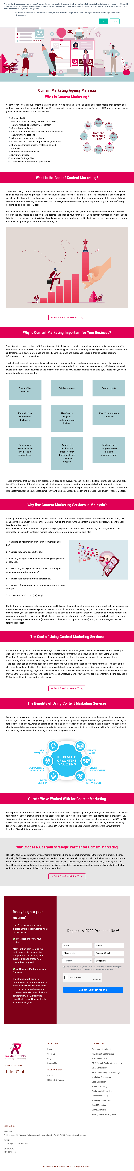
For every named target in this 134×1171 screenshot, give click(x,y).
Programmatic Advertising (103, 1049)
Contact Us (52, 1063)
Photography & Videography (104, 1114)
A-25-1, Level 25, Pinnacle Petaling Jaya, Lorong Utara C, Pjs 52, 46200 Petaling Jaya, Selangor (45, 1135)
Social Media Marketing (102, 1091)
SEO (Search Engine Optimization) (107, 1063)
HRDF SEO (52, 1075)
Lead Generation (99, 1082)
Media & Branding (99, 1086)
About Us (51, 1054)
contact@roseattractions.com (16, 1143)
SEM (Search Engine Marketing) (106, 1072)
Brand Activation (99, 1110)
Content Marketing (100, 1096)
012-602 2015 (10, 1152)
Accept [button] (103, 21)
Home (49, 1049)
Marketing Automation (101, 1100)
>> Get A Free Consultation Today (67, 317)
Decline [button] (114, 21)
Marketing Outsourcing (101, 1077)
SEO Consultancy (99, 1068)
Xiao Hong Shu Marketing (103, 1054)
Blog (49, 1058)
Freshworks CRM (99, 1058)
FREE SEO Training (55, 1080)
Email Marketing (99, 1105)
